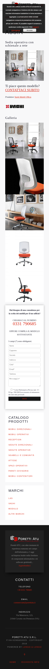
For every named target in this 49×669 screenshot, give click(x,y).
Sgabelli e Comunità (21, 455)
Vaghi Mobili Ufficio (23, 97)
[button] (24, 140)
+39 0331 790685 (24, 590)
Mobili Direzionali (19, 429)
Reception (14, 440)
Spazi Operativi (18, 466)
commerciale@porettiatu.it (24, 602)
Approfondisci (24, 565)
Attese (12, 460)
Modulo (13, 509)
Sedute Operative (19, 450)
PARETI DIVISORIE (18, 471)
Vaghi (11, 503)
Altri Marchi (16, 514)
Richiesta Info (30, 662)
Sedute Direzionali (20, 445)
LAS (10, 498)
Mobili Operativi (18, 434)
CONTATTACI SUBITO (22, 90)
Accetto (30, 30)
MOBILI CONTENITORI (20, 476)
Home (13, 662)
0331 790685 (24, 323)
